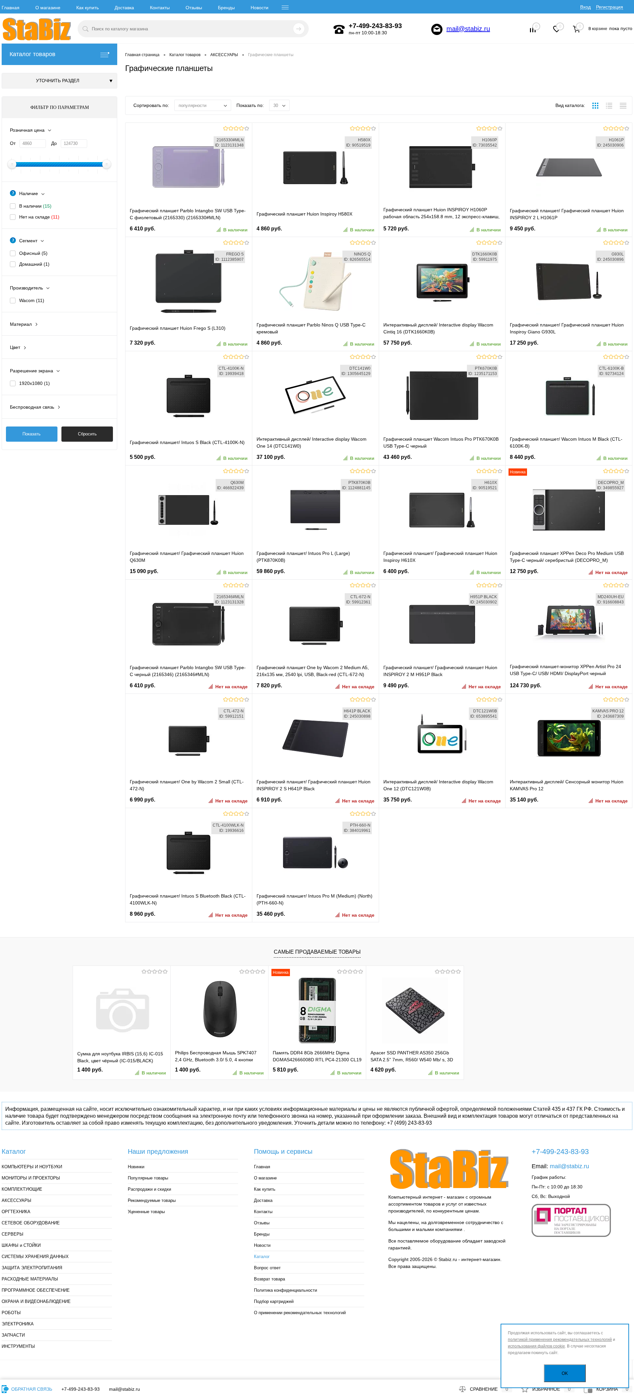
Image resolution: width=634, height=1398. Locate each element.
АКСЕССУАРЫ (16, 1200)
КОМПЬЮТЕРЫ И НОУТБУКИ (32, 1166)
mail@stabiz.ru (468, 28)
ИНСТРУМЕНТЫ (18, 1346)
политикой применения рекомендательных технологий (560, 1339)
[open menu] (285, 8)
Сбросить (87, 433)
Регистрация (609, 7)
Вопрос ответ (267, 1267)
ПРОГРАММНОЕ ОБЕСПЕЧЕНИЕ (36, 1290)
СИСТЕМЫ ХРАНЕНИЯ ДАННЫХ (35, 1256)
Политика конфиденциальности (285, 1290)
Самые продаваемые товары (317, 952)
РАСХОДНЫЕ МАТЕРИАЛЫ (30, 1279)
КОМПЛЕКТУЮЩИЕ (22, 1189)
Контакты (160, 7)
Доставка (124, 7)
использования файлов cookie (536, 1346)
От (13, 143)
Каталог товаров (32, 54)
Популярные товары (148, 1178)
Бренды (226, 7)
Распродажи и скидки (149, 1189)
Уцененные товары (146, 1211)
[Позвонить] (339, 29)
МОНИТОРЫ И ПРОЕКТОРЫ (31, 1178)
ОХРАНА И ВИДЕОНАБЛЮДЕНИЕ (36, 1301)
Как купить (87, 7)
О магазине (47, 7)
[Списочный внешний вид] (609, 106)
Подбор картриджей (274, 1301)
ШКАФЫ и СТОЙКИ (21, 1245)
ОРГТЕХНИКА (16, 1211)
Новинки (136, 1166)
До (54, 143)
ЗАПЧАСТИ (13, 1335)
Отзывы (194, 7)
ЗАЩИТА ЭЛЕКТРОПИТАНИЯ (32, 1267)
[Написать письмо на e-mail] (436, 29)
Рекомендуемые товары (152, 1200)
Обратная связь (31, 1389)
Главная (10, 7)
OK (565, 1373)
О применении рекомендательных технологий (300, 1312)
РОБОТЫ (11, 1312)
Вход (585, 7)
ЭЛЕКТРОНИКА (18, 1323)
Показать (31, 433)
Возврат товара (269, 1279)
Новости (259, 7)
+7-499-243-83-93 (80, 1389)
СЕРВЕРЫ (12, 1234)
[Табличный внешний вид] (623, 106)
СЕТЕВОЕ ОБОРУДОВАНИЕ (31, 1222)
